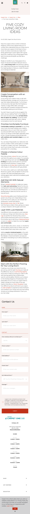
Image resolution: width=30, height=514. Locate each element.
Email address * (6, 355)
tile (18, 203)
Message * (4, 384)
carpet (9, 221)
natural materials (11, 184)
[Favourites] (24, 3)
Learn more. (10, 506)
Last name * (5, 321)
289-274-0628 (15, 11)
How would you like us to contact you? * (12, 336)
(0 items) (27, 2)
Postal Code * (5, 365)
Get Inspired (7, 485)
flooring (18, 270)
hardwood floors (24, 219)
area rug (13, 165)
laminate (5, 203)
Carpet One (4, 17)
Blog (19, 17)
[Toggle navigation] (2, 3)
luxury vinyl (12, 203)
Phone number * (6, 345)
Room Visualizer (18, 284)
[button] (22, 3)
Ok (15, 508)
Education (6, 491)
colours (14, 156)
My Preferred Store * (7, 375)
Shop (4, 478)
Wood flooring (5, 196)
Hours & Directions (15, 429)
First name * (5, 311)
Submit (15, 411)
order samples (6, 287)
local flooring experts (20, 271)
